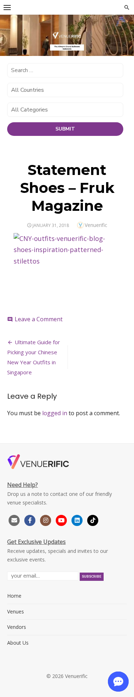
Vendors (16, 626)
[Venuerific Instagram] (46, 519)
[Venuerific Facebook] (30, 519)
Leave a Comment (39, 319)
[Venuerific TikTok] (93, 519)
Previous (9, 37)
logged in (54, 413)
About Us (18, 642)
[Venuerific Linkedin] (78, 519)
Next (125, 37)
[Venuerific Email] (14, 519)
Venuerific (96, 225)
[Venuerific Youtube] (62, 519)
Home (14, 595)
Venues (15, 611)
